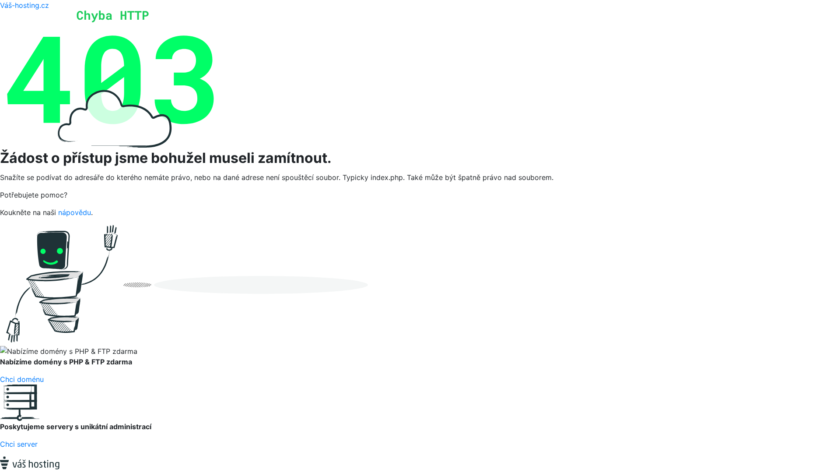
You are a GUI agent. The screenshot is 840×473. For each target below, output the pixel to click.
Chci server (19, 444)
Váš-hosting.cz (24, 5)
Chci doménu (22, 379)
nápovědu (74, 212)
